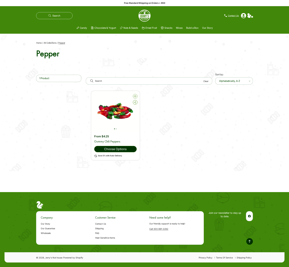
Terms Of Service (224, 257)
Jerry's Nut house (53, 257)
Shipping (99, 228)
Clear (205, 81)
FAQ (97, 233)
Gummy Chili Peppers (107, 141)
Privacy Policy (205, 257)
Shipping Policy (244, 257)
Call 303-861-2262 (158, 229)
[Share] (135, 102)
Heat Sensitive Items (105, 237)
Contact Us (100, 223)
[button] (54, 15)
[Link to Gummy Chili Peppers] (115, 111)
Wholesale (46, 233)
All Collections (50, 43)
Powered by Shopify (73, 257)
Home (39, 43)
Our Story (45, 223)
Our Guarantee (48, 228)
